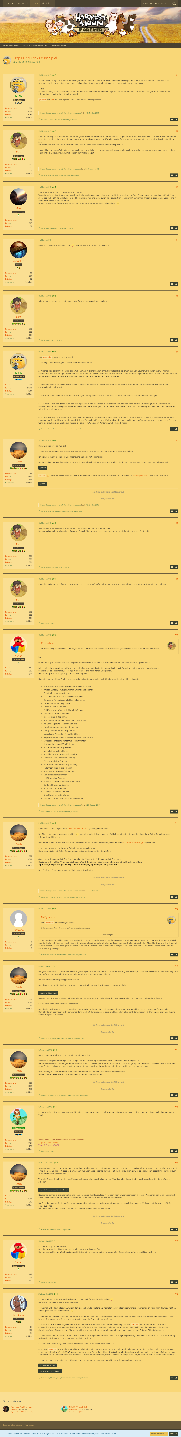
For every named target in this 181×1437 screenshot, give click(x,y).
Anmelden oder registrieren (155, 3)
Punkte (7, 111)
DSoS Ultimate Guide (77, 828)
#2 (177, 131)
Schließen (173, 1434)
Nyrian (83, 805)
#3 (177, 187)
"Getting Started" (139, 475)
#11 (176, 823)
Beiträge (8, 114)
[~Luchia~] (6, 1409)
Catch (43, 99)
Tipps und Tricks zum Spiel (35, 57)
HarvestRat (73, 1409)
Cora (83, 169)
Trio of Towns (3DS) (76, 1412)
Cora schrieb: (48, 643)
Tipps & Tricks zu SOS (48, 1142)
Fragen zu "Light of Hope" (22, 1407)
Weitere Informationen (159, 1434)
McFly (18, 62)
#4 (177, 240)
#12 (176, 909)
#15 (176, 1106)
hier (52, 99)
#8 (177, 523)
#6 (177, 352)
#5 (177, 296)
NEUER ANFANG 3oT (78, 1407)
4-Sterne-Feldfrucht (132, 842)
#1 (177, 75)
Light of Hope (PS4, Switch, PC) (22, 1412)
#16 (176, 1163)
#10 (176, 635)
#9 (177, 579)
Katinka (48, 357)
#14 (176, 1050)
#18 (176, 1294)
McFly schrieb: (49, 917)
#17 (176, 1241)
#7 (177, 440)
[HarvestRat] (64, 1409)
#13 (176, 966)
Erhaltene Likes (11, 108)
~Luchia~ (14, 1409)
